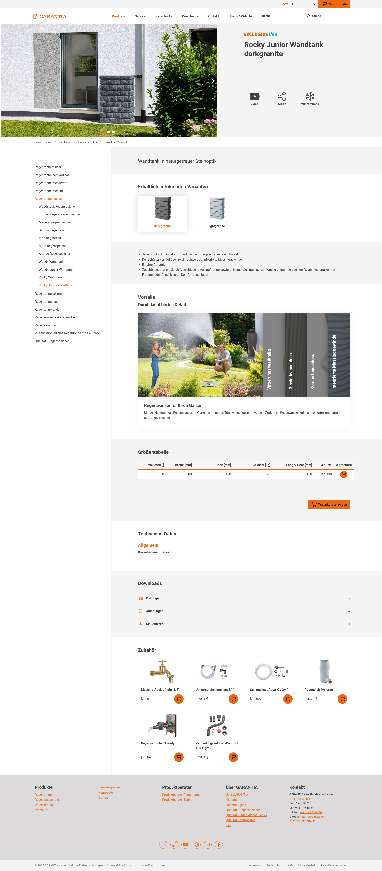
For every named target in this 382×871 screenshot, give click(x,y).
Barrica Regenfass (51, 230)
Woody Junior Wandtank (56, 270)
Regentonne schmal (49, 294)
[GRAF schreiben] (163, 845)
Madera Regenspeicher (55, 222)
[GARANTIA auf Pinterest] (197, 845)
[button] (213, 80)
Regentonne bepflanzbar (52, 175)
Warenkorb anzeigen (332, 504)
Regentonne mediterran (51, 183)
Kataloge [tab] (152, 598)
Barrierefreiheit (306, 865)
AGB (290, 865)
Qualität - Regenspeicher (52, 341)
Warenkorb (337, 4)
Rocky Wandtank (50, 277)
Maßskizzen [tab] (155, 624)
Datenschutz (275, 865)
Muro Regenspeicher (53, 246)
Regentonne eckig (47, 309)
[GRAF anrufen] (174, 845)
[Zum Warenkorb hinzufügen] (343, 474)
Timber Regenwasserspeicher (59, 214)
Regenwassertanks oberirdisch (56, 317)
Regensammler (45, 325)
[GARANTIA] (50, 16)
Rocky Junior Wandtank (55, 285)
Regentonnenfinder (48, 167)
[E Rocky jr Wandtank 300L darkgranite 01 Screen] (109, 80)
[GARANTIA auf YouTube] (185, 845)
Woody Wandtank (51, 262)
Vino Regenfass (50, 238)
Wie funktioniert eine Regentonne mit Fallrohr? (67, 333)
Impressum (255, 865)
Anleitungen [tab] (154, 611)
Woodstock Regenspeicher (57, 206)
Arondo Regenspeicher (54, 254)
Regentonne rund (47, 302)
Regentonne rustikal (49, 198)
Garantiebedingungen (333, 865)
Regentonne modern (49, 191)
